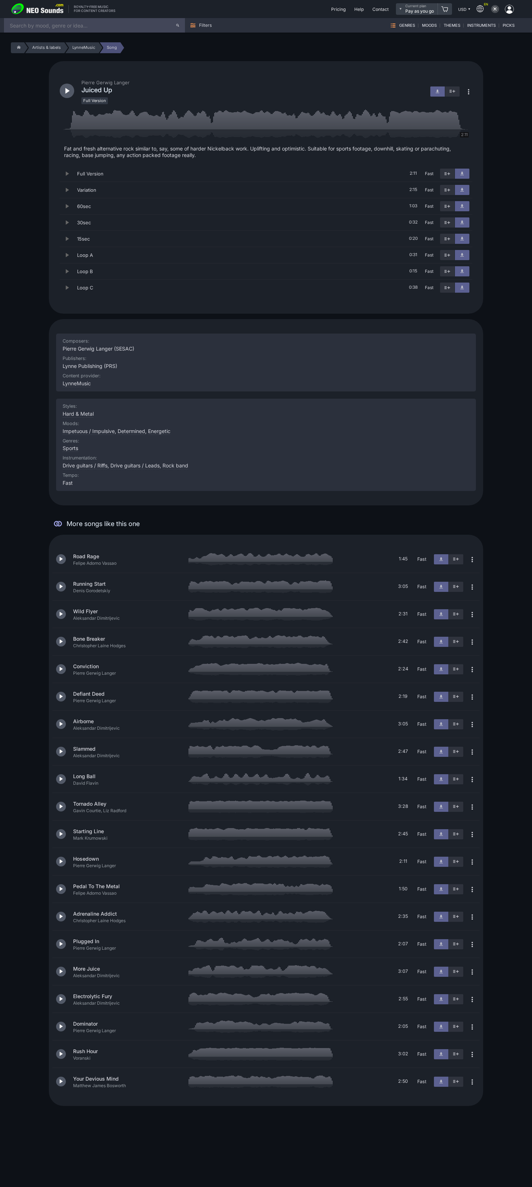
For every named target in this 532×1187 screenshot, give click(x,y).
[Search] (177, 25)
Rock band (175, 465)
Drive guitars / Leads (135, 465)
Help (359, 9)
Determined (131, 431)
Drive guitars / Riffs (85, 465)
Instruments (481, 25)
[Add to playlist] (447, 173)
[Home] (17, 47)
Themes (452, 25)
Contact (380, 9)
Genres (407, 25)
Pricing (338, 9)
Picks (509, 25)
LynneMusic (77, 383)
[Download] (462, 173)
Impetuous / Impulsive (89, 431)
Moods (429, 25)
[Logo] (38, 9)
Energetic (159, 431)
